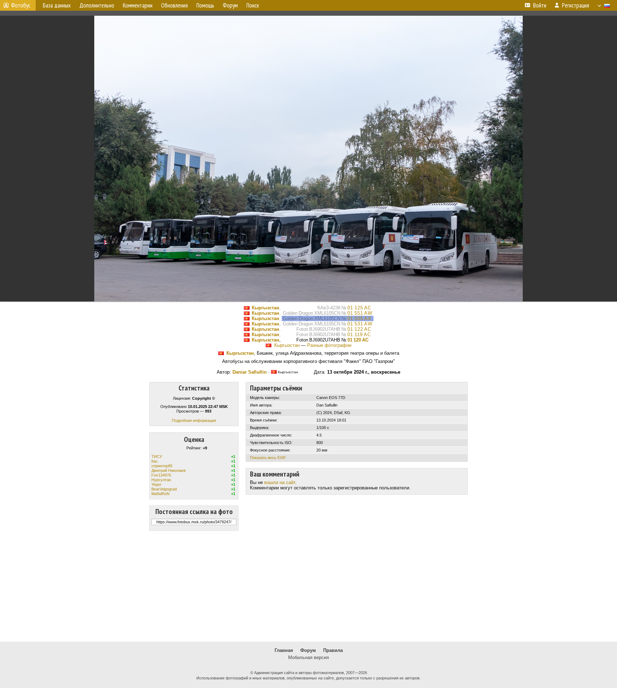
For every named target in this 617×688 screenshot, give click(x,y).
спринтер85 (161, 466)
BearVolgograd (164, 489)
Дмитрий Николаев (168, 470)
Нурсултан (161, 480)
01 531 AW (359, 323)
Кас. (155, 461)
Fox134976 (161, 475)
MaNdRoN (160, 494)
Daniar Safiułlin (249, 372)
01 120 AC (357, 340)
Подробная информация (194, 420)
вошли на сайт (279, 482)
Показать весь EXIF (268, 457)
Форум (308, 650)
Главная (284, 650)
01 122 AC (359, 329)
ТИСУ (156, 456)
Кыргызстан (265, 307)
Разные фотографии (329, 345)
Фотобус (20, 5)
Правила (333, 650)
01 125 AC (359, 307)
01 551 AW (359, 313)
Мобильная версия (308, 657)
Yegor (156, 484)
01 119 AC (359, 334)
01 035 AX (359, 318)
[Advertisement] (308, 586)
